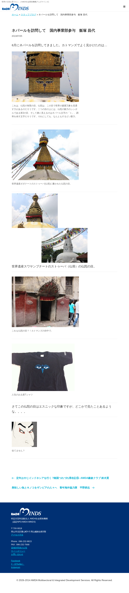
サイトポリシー (18, 551)
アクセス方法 (17, 535)
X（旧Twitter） (17, 564)
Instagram (15, 567)
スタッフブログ (28, 14)
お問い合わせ (17, 554)
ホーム (15, 14)
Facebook (15, 561)
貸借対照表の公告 (19, 548)
